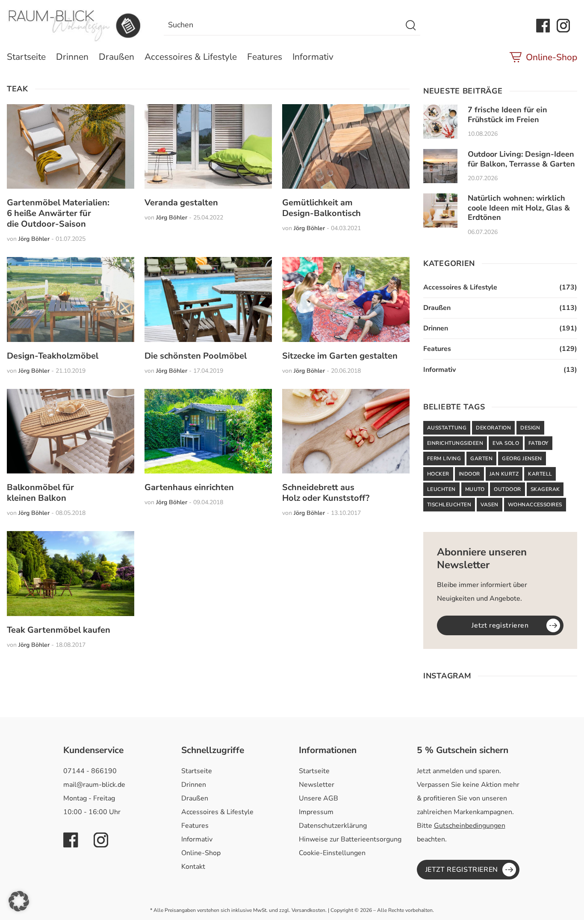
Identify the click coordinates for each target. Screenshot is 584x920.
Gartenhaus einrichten (189, 487)
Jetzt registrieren (500, 625)
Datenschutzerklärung (333, 825)
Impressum (316, 812)
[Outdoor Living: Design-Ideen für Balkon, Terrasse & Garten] (440, 166)
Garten (481, 458)
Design (530, 427)
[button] (19, 901)
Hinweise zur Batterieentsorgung (350, 839)
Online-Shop (551, 57)
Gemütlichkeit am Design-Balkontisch (321, 208)
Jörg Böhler (34, 239)
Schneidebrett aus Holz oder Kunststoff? (325, 493)
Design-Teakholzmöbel (52, 356)
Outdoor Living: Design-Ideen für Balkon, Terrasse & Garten (521, 159)
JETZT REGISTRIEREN (461, 869)
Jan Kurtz (504, 473)
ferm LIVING (444, 458)
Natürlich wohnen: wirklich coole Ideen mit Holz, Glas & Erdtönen (519, 207)
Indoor (469, 473)
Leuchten (441, 489)
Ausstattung (446, 427)
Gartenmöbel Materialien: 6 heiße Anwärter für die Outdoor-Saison (58, 213)
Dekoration (493, 427)
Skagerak (545, 489)
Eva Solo (506, 443)
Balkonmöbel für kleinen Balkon (40, 493)
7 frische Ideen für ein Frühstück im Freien (507, 114)
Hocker (438, 473)
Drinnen (72, 57)
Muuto (474, 489)
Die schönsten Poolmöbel (196, 356)
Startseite (26, 57)
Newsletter (316, 784)
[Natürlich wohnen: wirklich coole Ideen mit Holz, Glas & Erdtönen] (440, 210)
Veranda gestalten (181, 202)
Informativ (312, 57)
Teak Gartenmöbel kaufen (58, 630)
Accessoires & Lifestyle (191, 57)
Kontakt (193, 866)
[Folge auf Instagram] (563, 25)
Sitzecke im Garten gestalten (340, 356)
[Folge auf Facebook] (543, 25)
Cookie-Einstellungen (332, 853)
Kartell (540, 473)
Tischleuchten (449, 504)
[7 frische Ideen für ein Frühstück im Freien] (440, 122)
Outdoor (507, 489)
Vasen (489, 504)
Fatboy (538, 443)
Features (264, 57)
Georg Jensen (522, 458)
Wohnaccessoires (535, 504)
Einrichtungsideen (455, 443)
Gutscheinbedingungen (469, 825)
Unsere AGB (318, 798)
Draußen (116, 57)
